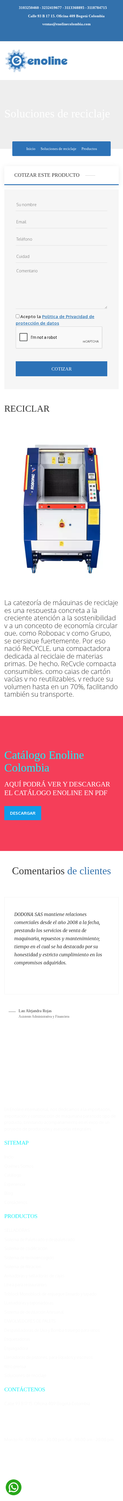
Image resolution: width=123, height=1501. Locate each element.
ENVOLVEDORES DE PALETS (30, 1320)
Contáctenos (15, 1202)
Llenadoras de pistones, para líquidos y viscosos (48, 1357)
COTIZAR (61, 368)
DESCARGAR (22, 813)
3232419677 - (53, 7)
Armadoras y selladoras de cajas (34, 1275)
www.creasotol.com (102, 1485)
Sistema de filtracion (22, 1266)
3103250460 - (30, 7)
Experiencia (14, 1184)
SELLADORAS (17, 1230)
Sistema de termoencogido (29, 1257)
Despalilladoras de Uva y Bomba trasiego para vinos (52, 1330)
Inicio (30, 149)
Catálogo (12, 1175)
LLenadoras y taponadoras (28, 1302)
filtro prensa (15, 1366)
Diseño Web (74, 1485)
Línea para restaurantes (25, 1284)
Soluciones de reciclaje (58, 149)
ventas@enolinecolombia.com (66, 24)
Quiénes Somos (18, 1166)
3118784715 (97, 7)
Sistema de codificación (25, 1248)
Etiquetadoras (17, 1339)
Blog (8, 1193)
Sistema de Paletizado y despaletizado (39, 1239)
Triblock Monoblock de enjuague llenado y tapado (50, 1293)
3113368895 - (75, 7)
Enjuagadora (16, 1348)
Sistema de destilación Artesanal (34, 1312)
